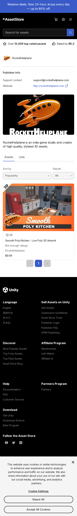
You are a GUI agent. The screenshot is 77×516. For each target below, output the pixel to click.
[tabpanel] (38, 214)
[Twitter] (13, 442)
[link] (29, 263)
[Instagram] (20, 442)
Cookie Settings (38, 491)
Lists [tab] (22, 157)
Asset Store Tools (51, 317)
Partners (46, 389)
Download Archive (14, 420)
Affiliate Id (47, 358)
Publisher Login (50, 322)
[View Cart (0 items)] (56, 19)
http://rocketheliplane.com (48, 85)
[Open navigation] (70, 19)
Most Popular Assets (15, 348)
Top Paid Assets (12, 358)
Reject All (38, 499)
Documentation (12, 389)
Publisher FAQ (49, 327)
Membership (48, 348)
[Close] (73, 462)
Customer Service (13, 399)
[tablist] (38, 157)
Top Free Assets (12, 353)
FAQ (5, 394)
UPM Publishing (50, 332)
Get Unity (8, 415)
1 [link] (38, 263)
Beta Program (11, 425)
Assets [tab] (8, 157)
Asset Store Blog (13, 363)
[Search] (70, 32)
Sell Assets (47, 307)
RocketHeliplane (15, 250)
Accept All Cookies (38, 509)
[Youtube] (6, 442)
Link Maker (47, 353)
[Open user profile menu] (63, 19)
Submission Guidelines (54, 312)
